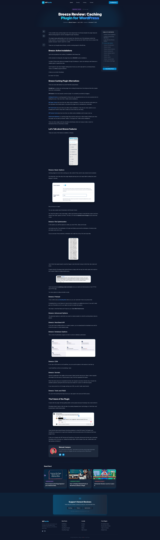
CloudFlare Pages (65, 529)
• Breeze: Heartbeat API (108, 51)
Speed (71, 2)
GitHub (83, 527)
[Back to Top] (43, 44)
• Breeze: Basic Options (108, 43)
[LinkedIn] (60, 454)
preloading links (62, 299)
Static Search (84, 529)
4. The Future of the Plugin (109, 61)
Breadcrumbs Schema (105, 525)
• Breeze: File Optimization (109, 45)
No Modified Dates (105, 523)
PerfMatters (113, 2)
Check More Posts (110, 68)
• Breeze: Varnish (107, 57)
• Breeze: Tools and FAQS (109, 59)
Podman (83, 523)
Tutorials (91, 2)
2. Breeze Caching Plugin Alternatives (109, 37)
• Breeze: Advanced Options (109, 49)
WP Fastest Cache (53, 113)
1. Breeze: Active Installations (109, 34)
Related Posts (104, 529)
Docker (83, 525)
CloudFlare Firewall (66, 527)
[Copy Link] (43, 31)
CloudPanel (64, 525)
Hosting (84, 2)
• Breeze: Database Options (109, 53)
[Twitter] (63, 454)
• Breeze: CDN (106, 55)
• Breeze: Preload (107, 47)
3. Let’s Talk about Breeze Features (109, 40)
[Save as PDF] (43, 35)
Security (78, 2)
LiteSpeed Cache (53, 97)
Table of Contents (105, 527)
